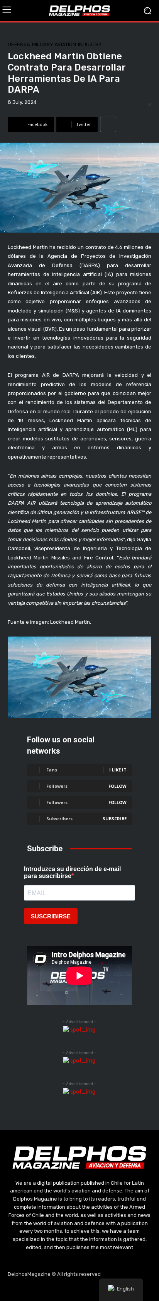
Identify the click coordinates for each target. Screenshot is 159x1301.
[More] (108, 124)
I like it (118, 770)
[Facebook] (43, 1289)
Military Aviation (54, 44)
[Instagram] (61, 1289)
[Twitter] (79, 1289)
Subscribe (115, 818)
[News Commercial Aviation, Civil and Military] (79, 10)
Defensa (19, 44)
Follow (117, 786)
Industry (90, 44)
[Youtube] (98, 1289)
